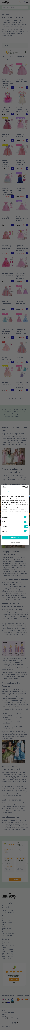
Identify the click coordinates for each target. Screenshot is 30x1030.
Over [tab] (24, 491)
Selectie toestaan (15, 542)
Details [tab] (15, 491)
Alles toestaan (15, 537)
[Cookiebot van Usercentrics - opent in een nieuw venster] (21, 487)
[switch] (26, 522)
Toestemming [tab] (5, 491)
